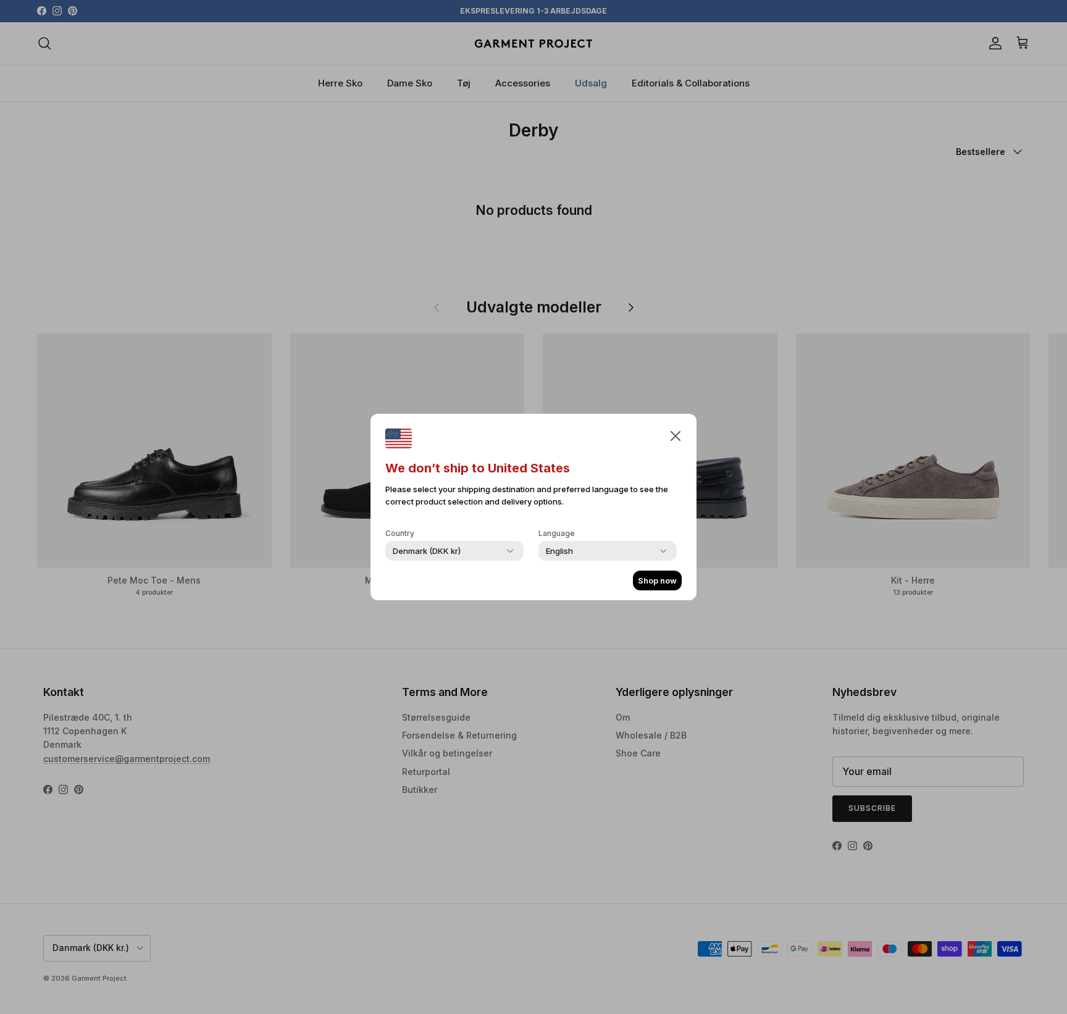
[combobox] (427, 551)
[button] (675, 435)
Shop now (657, 580)
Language (556, 533)
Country (399, 533)
